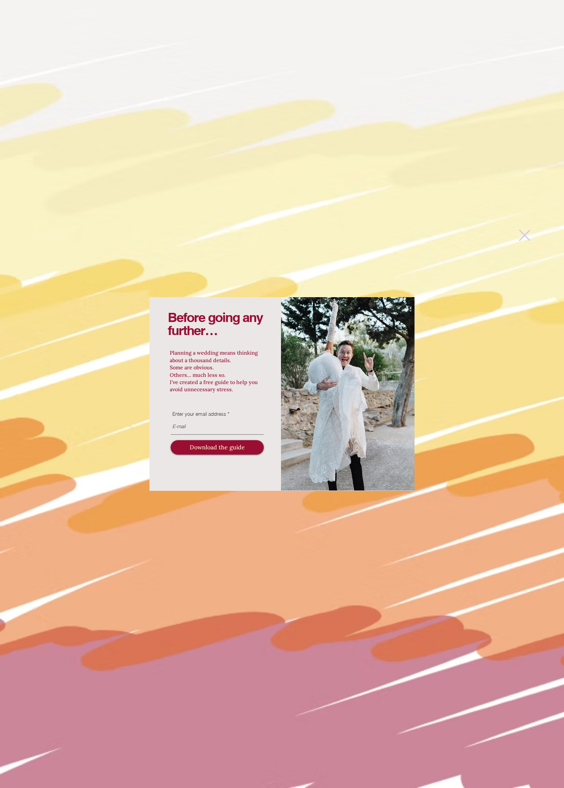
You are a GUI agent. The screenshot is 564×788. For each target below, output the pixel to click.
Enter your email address (199, 413)
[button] (524, 235)
